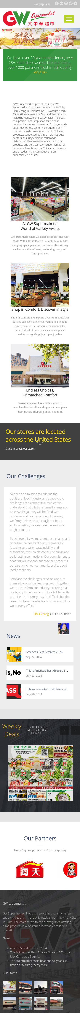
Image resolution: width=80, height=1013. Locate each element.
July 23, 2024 (34, 675)
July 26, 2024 (34, 694)
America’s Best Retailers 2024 (44, 652)
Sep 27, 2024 (34, 657)
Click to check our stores (20, 448)
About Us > (40, 72)
